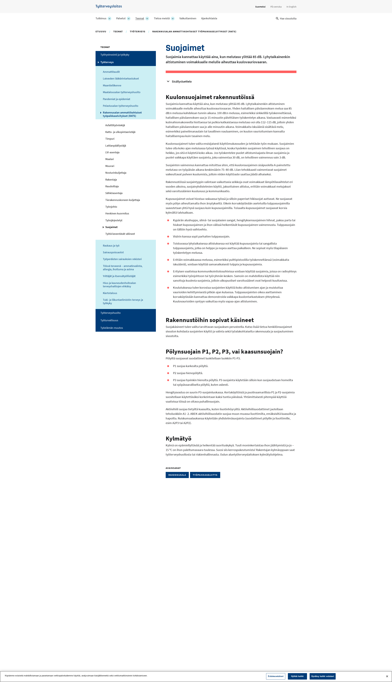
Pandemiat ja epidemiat (116, 99)
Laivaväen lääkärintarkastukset (121, 78)
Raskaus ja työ (111, 245)
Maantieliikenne (112, 85)
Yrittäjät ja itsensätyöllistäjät (119, 276)
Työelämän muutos (111, 328)
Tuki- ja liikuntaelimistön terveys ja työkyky (123, 301)
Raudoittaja (112, 186)
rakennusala (177, 474)
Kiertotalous (110, 293)
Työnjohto (111, 206)
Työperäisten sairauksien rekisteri (122, 259)
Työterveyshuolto (110, 313)
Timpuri (109, 138)
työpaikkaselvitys (205, 474)
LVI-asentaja (112, 152)
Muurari (109, 166)
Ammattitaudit (111, 71)
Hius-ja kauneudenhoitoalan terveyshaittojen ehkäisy (119, 284)
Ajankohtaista (209, 18)
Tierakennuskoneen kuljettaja (122, 200)
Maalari (109, 159)
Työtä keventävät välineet (120, 233)
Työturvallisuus (109, 320)
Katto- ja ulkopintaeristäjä (120, 132)
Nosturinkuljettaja (115, 172)
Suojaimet (111, 227)
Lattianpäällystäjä (115, 145)
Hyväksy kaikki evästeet (322, 676)
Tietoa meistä (162, 18)
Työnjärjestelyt (113, 220)
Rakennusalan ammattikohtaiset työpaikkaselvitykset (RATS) (194, 31)
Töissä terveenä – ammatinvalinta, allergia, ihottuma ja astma (122, 267)
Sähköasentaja (114, 193)
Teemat (139, 18)
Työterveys (137, 31)
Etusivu (101, 31)
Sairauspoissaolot (113, 252)
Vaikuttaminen (187, 18)
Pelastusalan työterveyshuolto (120, 105)
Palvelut (121, 18)
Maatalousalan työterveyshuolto (121, 92)
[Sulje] (387, 676)
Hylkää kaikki (297, 676)
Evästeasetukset (275, 676)
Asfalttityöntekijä (115, 125)
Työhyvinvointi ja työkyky (114, 54)
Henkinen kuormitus (117, 213)
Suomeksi (260, 6)
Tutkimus (101, 18)
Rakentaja (111, 179)
